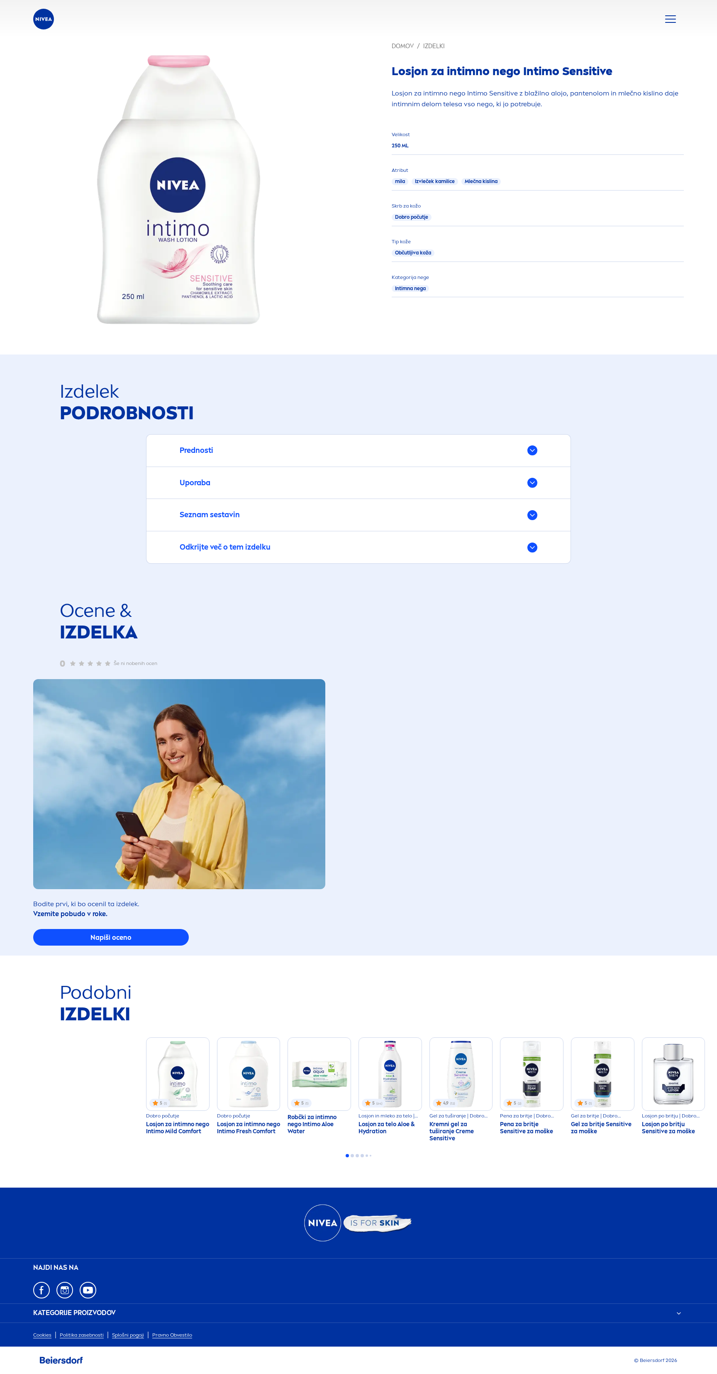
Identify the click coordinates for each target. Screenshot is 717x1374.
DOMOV (403, 46)
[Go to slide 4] (362, 1155)
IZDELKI (434, 46)
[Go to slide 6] (370, 1155)
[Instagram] (64, 1290)
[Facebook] (41, 1290)
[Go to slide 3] (357, 1155)
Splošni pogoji (128, 1335)
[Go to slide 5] (367, 1155)
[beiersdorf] (61, 1360)
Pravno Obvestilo (172, 1335)
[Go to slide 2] (352, 1155)
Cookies (42, 1335)
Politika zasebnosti (82, 1335)
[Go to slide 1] (347, 1155)
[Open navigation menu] (670, 19)
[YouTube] (88, 1290)
